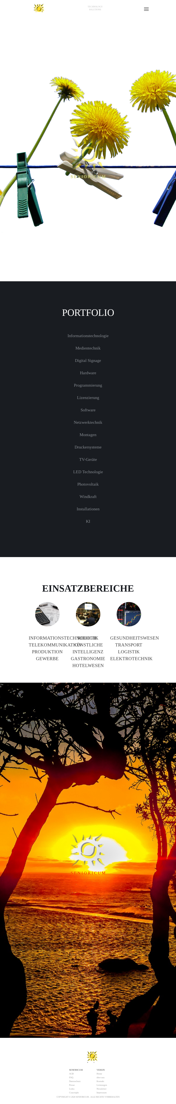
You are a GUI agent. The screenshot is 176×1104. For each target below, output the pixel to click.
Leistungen (102, 1085)
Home (99, 1073)
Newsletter (101, 1089)
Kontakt (100, 1081)
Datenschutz (75, 1081)
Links (71, 1089)
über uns (100, 1077)
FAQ (71, 1077)
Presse (72, 1085)
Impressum (102, 1092)
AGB (71, 1073)
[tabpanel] (95, 8)
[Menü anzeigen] (146, 9)
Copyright (74, 1092)
